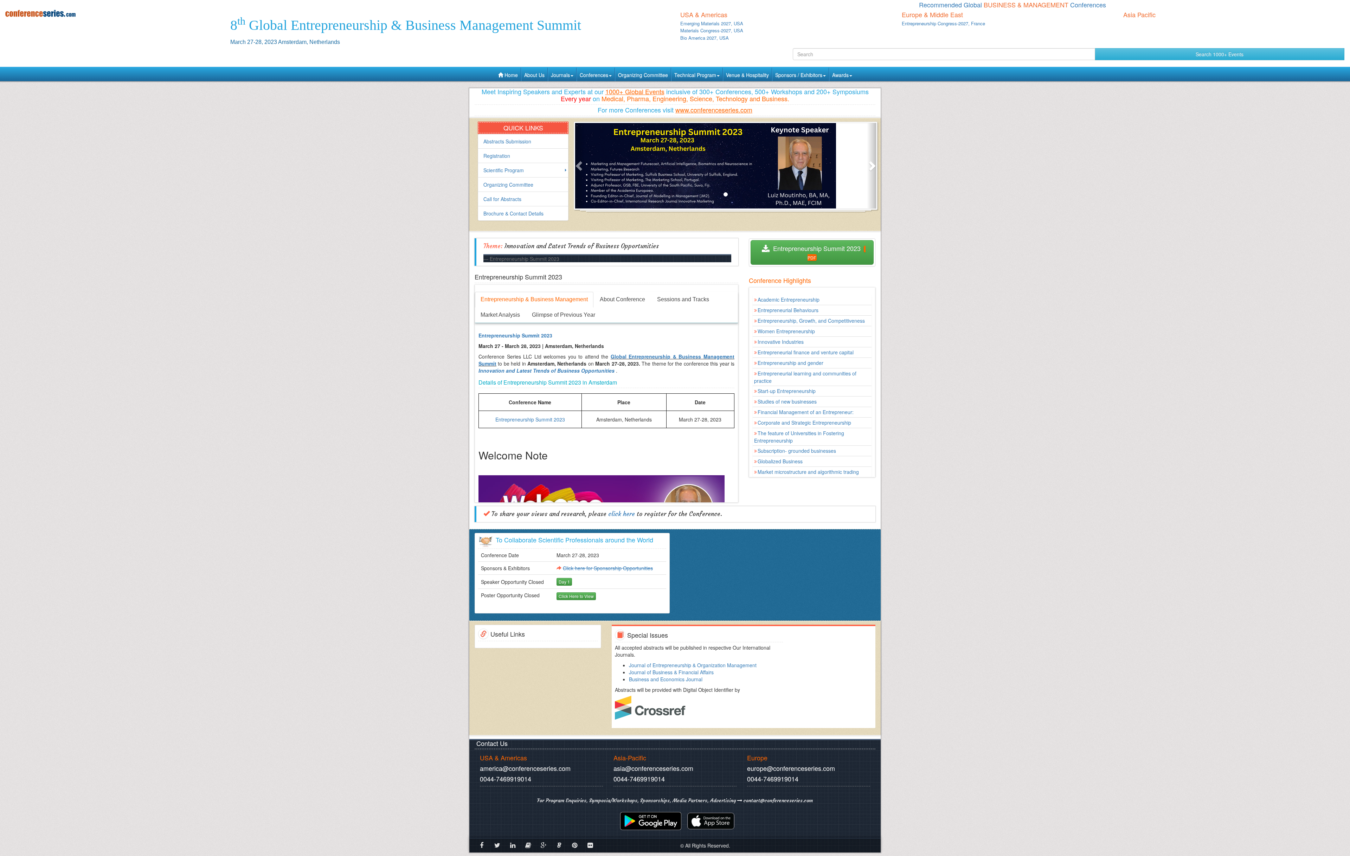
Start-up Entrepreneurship (787, 390)
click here (621, 514)
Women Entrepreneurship (786, 331)
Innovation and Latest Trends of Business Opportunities (546, 370)
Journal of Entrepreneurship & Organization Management (693, 665)
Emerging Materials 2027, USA (711, 23)
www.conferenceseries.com (713, 109)
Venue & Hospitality (747, 74)
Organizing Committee (643, 74)
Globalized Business (780, 461)
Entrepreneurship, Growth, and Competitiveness (811, 320)
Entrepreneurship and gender (790, 362)
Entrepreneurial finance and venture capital (806, 352)
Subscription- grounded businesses (797, 450)
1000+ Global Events (634, 91)
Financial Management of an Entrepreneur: (806, 412)
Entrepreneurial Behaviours (788, 310)
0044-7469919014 (505, 778)
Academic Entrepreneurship (788, 299)
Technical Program (695, 74)
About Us (534, 74)
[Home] (112, 13)
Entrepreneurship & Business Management (534, 299)
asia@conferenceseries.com (653, 768)
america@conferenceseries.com (525, 768)
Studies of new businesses (787, 401)
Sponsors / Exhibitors (798, 74)
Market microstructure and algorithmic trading (808, 471)
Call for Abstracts (502, 198)
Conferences (594, 74)
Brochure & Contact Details (513, 213)
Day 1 (564, 582)
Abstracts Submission (507, 141)
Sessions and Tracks (683, 299)
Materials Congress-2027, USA (711, 30)
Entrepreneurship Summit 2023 (816, 248)
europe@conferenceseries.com (791, 768)
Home (510, 74)
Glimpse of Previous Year (563, 315)
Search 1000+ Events (1219, 54)
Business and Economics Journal (665, 679)
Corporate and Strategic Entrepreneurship (804, 422)
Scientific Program (503, 170)
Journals (560, 74)
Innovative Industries (781, 341)
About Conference (622, 299)
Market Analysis (500, 315)
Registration (496, 155)
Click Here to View (576, 596)
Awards (840, 74)
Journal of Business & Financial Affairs (671, 672)
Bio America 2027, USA (704, 37)
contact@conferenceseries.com (777, 800)
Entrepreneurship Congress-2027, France (943, 23)
